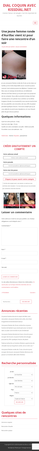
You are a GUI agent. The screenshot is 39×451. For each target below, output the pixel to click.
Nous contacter (29, 444)
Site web (4, 267)
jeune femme (23, 136)
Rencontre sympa (7, 430)
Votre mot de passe (10, 170)
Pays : (12, 389)
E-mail (4, 258)
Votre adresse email (10, 154)
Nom (3, 249)
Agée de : (11, 383)
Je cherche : (11, 377)
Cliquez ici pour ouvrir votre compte (19, 179)
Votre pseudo (8, 162)
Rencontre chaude (7, 426)
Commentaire (6, 226)
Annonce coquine (7, 422)
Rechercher (19, 402)
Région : (12, 396)
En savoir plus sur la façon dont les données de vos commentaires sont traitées (18, 284)
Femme (11, 136)
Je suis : (12, 371)
